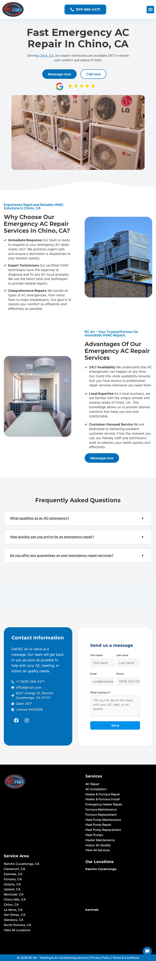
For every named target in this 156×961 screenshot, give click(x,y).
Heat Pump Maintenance (103, 820)
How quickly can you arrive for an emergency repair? (52, 537)
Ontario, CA (12, 884)
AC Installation (96, 789)
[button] (150, 9)
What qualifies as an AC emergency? (39, 518)
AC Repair (92, 784)
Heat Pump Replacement (103, 830)
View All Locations (17, 930)
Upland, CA (12, 889)
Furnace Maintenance (101, 809)
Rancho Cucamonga (100, 869)
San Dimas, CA (14, 915)
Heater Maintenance (100, 840)
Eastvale (92, 909)
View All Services (97, 850)
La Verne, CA (13, 910)
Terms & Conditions (125, 957)
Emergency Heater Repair (103, 804)
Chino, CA (46, 55)
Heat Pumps (94, 835)
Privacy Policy (100, 957)
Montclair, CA (13, 894)
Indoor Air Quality (98, 845)
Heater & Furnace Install (102, 799)
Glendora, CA (13, 920)
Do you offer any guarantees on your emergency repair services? (62, 555)
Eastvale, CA (13, 874)
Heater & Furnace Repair (102, 794)
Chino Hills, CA (15, 899)
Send (115, 725)
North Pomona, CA (17, 925)
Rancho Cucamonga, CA (21, 864)
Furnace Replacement (101, 814)
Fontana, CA (13, 879)
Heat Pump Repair (98, 825)
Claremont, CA (14, 869)
